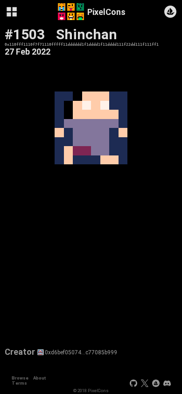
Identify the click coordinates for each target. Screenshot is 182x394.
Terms (19, 383)
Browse (20, 377)
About (39, 377)
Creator (20, 352)
